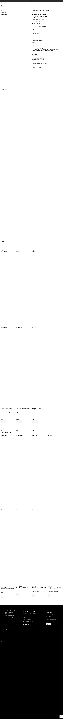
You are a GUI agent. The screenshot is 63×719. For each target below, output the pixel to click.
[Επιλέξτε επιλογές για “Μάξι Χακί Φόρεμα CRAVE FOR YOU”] (33, 595)
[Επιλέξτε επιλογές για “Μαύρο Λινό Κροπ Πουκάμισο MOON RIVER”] (2, 597)
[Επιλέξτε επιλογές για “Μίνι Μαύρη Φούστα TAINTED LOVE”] (17, 594)
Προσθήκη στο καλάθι (42, 26)
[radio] (37, 23)
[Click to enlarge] (2, 235)
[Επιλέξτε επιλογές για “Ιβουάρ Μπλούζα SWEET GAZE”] (49, 595)
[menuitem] (47, 1)
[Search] (55, 4)
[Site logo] (2, 4)
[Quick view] (2, 600)
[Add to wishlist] (2, 594)
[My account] (56, 4)
